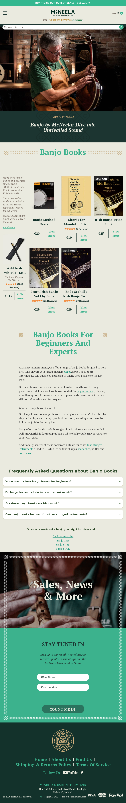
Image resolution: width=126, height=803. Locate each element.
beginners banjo (86, 391)
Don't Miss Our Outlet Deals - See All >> (63, 3)
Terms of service (93, 765)
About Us (61, 759)
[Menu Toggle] (5, 13)
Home (40, 759)
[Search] (121, 27)
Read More (9, 227)
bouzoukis (25, 453)
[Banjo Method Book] (44, 196)
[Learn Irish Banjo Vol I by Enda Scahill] (44, 268)
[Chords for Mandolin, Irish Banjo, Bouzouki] (76, 196)
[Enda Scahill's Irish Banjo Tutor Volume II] (76, 268)
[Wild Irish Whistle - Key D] (14, 249)
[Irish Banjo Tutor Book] (108, 196)
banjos (67, 371)
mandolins (84, 449)
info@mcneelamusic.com (74, 796)
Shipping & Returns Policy (43, 765)
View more (20, 296)
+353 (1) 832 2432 (50, 796)
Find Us (83, 759)
